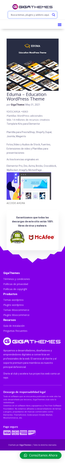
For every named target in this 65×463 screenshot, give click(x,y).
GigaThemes (25, 445)
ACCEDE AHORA (16, 203)
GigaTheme (17, 104)
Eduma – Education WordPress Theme (26, 96)
